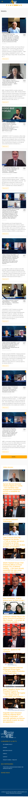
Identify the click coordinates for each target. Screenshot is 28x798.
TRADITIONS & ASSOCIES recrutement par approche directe (13, 766)
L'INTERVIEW (4, 42)
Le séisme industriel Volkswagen (10, 519)
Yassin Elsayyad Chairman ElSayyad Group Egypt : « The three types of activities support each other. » (14, 669)
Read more (5, 57)
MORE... (14, 455)
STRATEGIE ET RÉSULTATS (6, 85)
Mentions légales (7, 749)
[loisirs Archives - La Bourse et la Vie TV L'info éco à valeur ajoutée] (13, 1)
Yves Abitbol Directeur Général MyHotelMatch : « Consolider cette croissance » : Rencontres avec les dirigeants (10, 301)
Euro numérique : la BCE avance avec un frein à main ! (14, 598)
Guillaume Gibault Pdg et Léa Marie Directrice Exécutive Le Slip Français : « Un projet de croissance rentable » (14, 618)
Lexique (5, 746)
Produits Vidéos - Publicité (10, 758)
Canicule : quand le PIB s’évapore (11, 649)
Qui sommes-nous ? (8, 743)
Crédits (5, 752)
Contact (5, 755)
